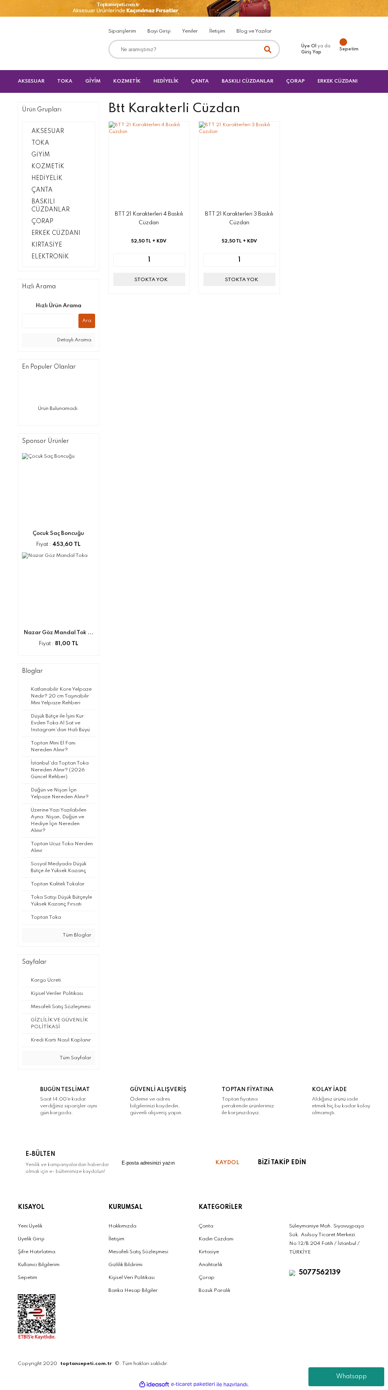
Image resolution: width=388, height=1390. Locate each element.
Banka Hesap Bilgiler (133, 1290)
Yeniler (190, 31)
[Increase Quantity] (179, 260)
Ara (86, 320)
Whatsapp (351, 1377)
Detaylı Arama (73, 340)
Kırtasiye (209, 1251)
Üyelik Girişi (31, 1239)
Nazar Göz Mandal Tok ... (58, 632)
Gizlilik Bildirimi (125, 1264)
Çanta (206, 1226)
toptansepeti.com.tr (86, 1363)
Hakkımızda (122, 1226)
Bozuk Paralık (214, 1290)
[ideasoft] (154, 1384)
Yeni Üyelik (30, 1226)
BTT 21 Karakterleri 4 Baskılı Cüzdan (149, 218)
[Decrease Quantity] (119, 260)
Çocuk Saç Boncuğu (58, 533)
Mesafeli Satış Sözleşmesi (138, 1251)
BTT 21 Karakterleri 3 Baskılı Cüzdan (239, 218)
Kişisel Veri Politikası (131, 1277)
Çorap (206, 1277)
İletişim (217, 31)
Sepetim (27, 1277)
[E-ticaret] (193, 1384)
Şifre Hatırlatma (36, 1251)
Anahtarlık (210, 1264)
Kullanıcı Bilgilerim (38, 1264)
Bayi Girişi (159, 31)
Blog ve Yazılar (254, 31)
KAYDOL (227, 1162)
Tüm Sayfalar (75, 1057)
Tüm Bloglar (76, 935)
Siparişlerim (122, 31)
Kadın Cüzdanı (216, 1239)
